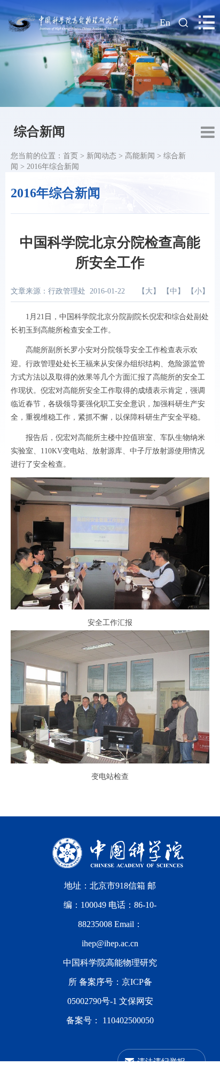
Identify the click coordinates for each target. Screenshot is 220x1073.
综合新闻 (39, 131)
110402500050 (128, 1020)
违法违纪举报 (161, 1061)
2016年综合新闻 (53, 167)
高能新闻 (140, 156)
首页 (70, 156)
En (165, 22)
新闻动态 (101, 156)
